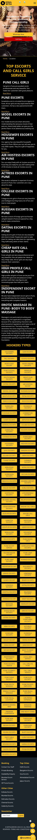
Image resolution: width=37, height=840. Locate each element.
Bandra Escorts (27, 450)
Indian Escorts (9, 725)
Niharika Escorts (9, 754)
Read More (7, 93)
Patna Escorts (28, 396)
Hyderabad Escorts (9, 444)
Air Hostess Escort (27, 385)
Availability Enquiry (8, 774)
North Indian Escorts (27, 364)
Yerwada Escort (9, 599)
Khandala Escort (28, 634)
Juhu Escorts (9, 450)
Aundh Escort (9, 580)
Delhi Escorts (9, 539)
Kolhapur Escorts (28, 533)
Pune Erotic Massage (9, 685)
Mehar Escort (9, 650)
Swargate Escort (28, 604)
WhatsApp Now (18, 34)
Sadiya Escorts (9, 749)
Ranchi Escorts (9, 401)
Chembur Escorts (27, 461)
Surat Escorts (9, 420)
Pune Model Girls (28, 540)
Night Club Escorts (27, 378)
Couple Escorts (27, 359)
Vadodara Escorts (28, 521)
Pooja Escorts (28, 749)
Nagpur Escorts (9, 396)
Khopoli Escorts (9, 592)
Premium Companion (9, 713)
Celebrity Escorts (7, 806)
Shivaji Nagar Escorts (9, 612)
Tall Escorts (9, 359)
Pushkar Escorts (9, 413)
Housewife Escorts (9, 353)
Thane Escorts (9, 461)
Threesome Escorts (27, 719)
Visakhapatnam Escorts (9, 507)
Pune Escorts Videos (9, 665)
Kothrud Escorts (27, 627)
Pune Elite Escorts (28, 678)
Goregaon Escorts (9, 475)
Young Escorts (9, 732)
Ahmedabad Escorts (28, 438)
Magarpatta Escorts (28, 567)
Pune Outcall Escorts (9, 371)
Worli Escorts (28, 467)
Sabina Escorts (28, 744)
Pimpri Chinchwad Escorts (27, 619)
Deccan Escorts (27, 474)
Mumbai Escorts (7, 795)
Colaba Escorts (27, 425)
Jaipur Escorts (28, 420)
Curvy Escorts (28, 737)
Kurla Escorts (28, 488)
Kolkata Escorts (27, 430)
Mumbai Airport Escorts (27, 482)
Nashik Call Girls (28, 507)
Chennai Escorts (9, 437)
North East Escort (9, 364)
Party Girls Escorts (9, 738)
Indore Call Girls (28, 514)
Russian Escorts (27, 391)
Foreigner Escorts (28, 726)
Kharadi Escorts (28, 560)
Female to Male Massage (9, 692)
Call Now (18, 39)
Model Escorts (9, 391)
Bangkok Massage (27, 706)
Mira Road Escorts (9, 468)
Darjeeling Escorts (9, 407)
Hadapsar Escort (9, 566)
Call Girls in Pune (28, 665)
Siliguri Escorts (9, 513)
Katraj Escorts (28, 585)
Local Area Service (27, 658)
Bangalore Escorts (9, 533)
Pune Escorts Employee (27, 685)
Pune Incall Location (9, 699)
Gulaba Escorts (9, 455)
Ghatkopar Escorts (9, 494)
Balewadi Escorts (27, 593)
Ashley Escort (9, 640)
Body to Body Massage (27, 651)
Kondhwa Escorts (9, 634)
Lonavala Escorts (9, 586)
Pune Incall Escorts (28, 692)
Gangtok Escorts (9, 521)
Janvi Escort (28, 645)
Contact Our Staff (7, 767)
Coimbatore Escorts (28, 414)
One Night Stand (28, 712)
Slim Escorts (28, 352)
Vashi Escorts (27, 455)
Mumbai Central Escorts (9, 501)
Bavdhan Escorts (9, 605)
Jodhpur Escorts (9, 527)
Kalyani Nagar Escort (9, 554)
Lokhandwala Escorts (27, 494)
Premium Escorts (27, 371)
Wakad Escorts (9, 573)
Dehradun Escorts (28, 407)
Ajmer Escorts (28, 527)
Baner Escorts (28, 580)
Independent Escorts (9, 658)
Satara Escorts (9, 618)
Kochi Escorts (28, 401)
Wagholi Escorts (9, 481)
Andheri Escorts (28, 444)
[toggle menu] (35, 3)
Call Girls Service (28, 671)
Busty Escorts (28, 732)
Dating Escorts (9, 384)
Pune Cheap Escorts (9, 678)
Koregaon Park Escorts (28, 547)
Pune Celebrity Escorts (9, 671)
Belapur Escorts (28, 500)
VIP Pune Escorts (7, 783)
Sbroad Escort (28, 611)
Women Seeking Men (9, 706)
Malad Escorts (9, 488)
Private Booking (7, 770)
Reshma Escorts (9, 744)
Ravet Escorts (27, 599)
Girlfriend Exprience (27, 699)
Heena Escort (27, 640)
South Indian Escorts (9, 378)
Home (5, 59)
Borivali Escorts (9, 425)
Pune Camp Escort (27, 554)
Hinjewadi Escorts (28, 574)
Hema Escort (9, 645)
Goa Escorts (24, 774)
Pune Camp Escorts (9, 560)
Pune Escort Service (9, 547)
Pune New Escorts (9, 719)
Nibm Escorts (9, 626)
